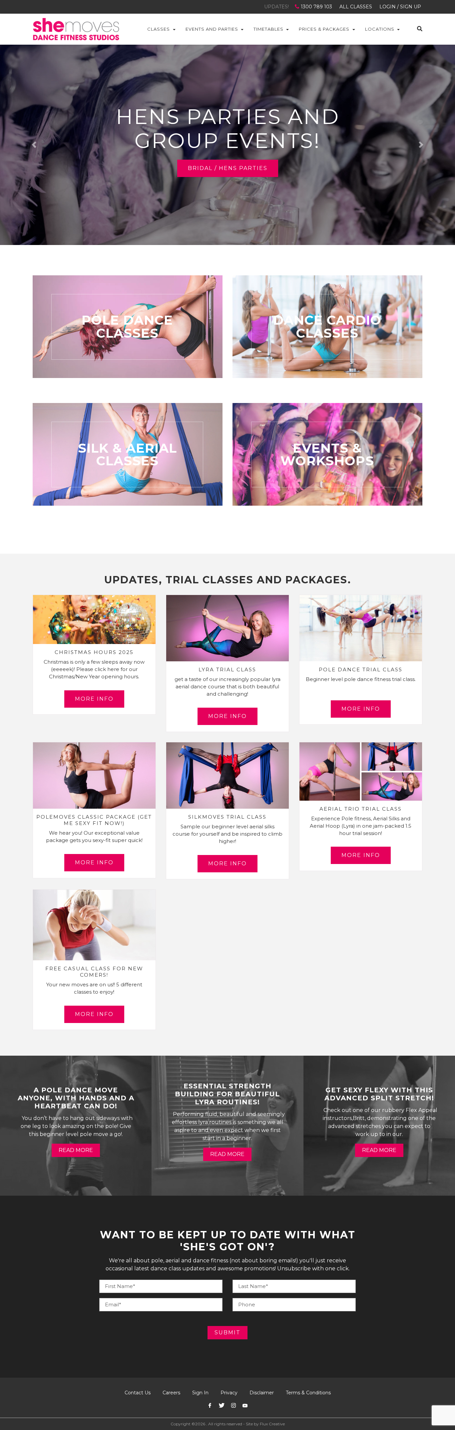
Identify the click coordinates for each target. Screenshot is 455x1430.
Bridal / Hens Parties (227, 168)
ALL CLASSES (355, 7)
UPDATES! (276, 7)
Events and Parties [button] (212, 29)
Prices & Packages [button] (324, 29)
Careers (171, 1393)
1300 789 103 (316, 7)
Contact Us (138, 1393)
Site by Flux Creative (265, 1423)
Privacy (229, 1393)
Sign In (200, 1393)
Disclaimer (261, 1393)
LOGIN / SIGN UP (400, 7)
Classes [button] (158, 29)
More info (94, 699)
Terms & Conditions (308, 1393)
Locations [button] (379, 29)
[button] (34, 145)
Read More (76, 1150)
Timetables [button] (268, 29)
